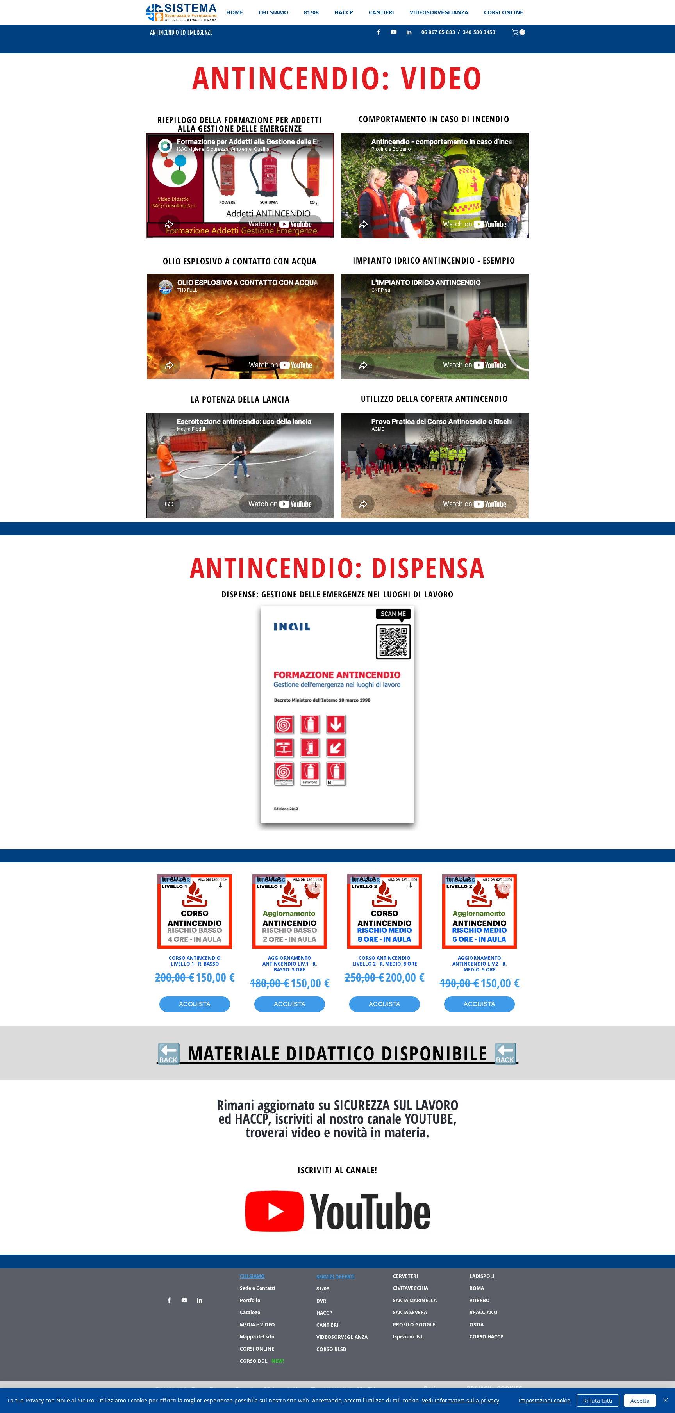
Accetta (640, 1400)
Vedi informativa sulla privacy (460, 1400)
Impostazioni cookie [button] (544, 1400)
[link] (519, 32)
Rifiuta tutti (597, 1400)
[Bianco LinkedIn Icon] (408, 32)
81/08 (323, 1288)
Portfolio (250, 1300)
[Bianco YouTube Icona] (393, 32)
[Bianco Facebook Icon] (378, 32)
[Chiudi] (665, 1400)
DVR (321, 1300)
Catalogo (250, 1312)
